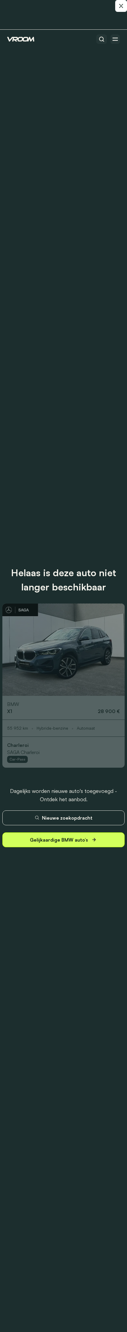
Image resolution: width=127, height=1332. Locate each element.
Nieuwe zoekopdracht (67, 818)
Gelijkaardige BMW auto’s (59, 840)
